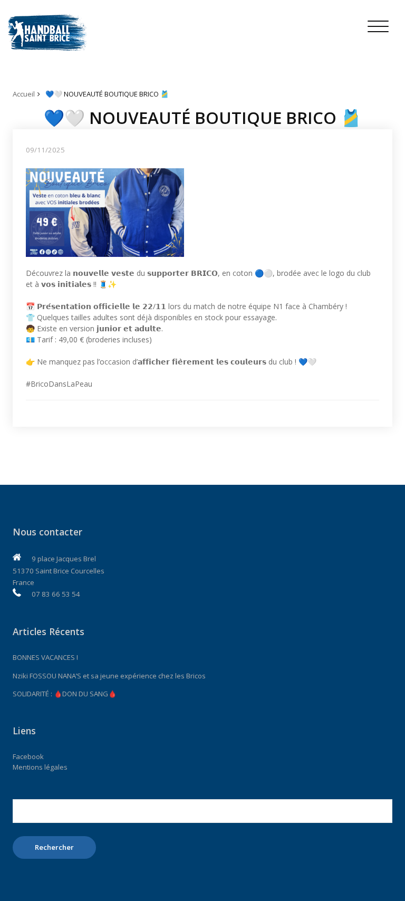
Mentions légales (40, 767)
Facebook (28, 756)
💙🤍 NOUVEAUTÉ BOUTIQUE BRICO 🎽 (107, 94)
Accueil (24, 94)
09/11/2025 (45, 150)
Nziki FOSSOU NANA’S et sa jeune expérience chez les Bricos (109, 675)
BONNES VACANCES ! (45, 657)
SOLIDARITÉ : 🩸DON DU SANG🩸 (65, 693)
